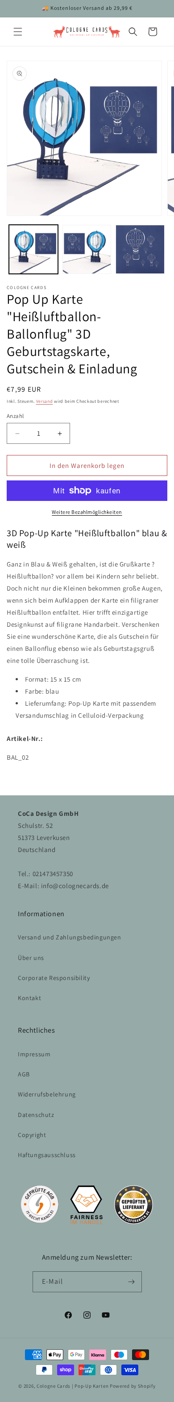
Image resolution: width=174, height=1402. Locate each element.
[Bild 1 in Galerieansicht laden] (33, 249)
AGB (24, 1074)
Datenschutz (36, 1115)
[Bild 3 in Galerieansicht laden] (140, 249)
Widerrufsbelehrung (47, 1094)
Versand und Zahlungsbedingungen (69, 937)
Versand (44, 401)
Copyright (32, 1135)
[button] (18, 31)
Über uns (31, 958)
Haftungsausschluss (47, 1155)
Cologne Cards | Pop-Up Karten (72, 1386)
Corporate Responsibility (54, 978)
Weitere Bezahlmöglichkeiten (87, 512)
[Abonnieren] (131, 1281)
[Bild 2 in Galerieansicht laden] (87, 249)
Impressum (34, 1054)
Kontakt (29, 998)
